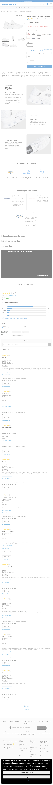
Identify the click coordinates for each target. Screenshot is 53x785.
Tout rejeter (26, 777)
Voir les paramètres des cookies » (26, 780)
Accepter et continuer (26, 772)
